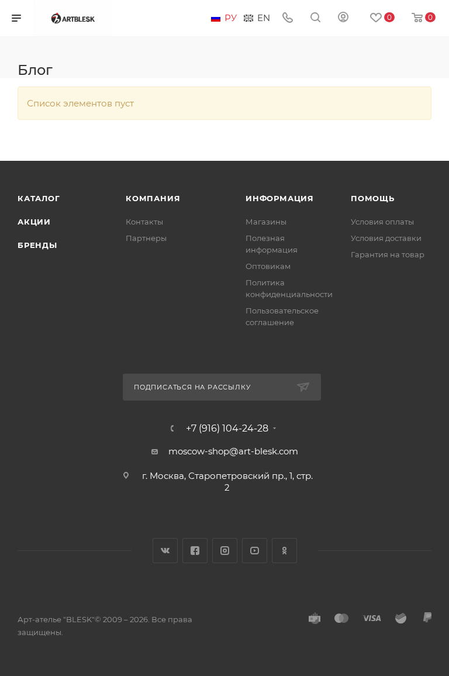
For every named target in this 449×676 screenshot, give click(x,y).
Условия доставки (386, 238)
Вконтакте (165, 550)
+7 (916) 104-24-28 (227, 428)
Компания (153, 198)
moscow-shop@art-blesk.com (233, 451)
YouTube (254, 550)
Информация (280, 198)
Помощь (373, 198)
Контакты (144, 221)
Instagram (224, 550)
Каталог (39, 198)
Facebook (195, 550)
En (263, 18)
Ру (230, 18)
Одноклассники (284, 550)
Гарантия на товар (387, 254)
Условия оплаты (382, 221)
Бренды (37, 245)
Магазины (266, 221)
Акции (34, 221)
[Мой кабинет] (343, 18)
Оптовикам (268, 266)
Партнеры (146, 238)
